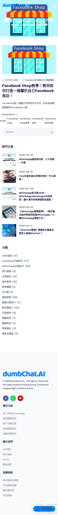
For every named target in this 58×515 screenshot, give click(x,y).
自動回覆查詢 (9, 433)
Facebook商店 (37, 120)
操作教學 (9, 281)
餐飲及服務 (10, 333)
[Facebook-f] (6, 398)
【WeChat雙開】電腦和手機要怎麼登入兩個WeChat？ (36, 231)
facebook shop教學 (25, 120)
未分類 (7, 292)
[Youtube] (20, 398)
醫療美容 (8, 323)
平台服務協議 (9, 485)
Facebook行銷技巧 (35, 80)
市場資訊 (9, 276)
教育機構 (8, 287)
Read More (8, 114)
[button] (44, 509)
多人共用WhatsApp (14, 413)
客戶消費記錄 (9, 423)
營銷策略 (50, 80)
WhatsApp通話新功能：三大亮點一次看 (36, 161)
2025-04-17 (26, 225)
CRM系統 (9, 255)
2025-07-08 (26, 188)
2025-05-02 (26, 207)
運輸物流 (8, 318)
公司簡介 (7, 449)
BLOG (6, 459)
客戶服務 (9, 271)
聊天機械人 (10, 307)
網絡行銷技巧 (11, 302)
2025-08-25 (26, 155)
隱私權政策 (8, 490)
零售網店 (9, 328)
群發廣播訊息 (9, 418)
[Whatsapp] (13, 398)
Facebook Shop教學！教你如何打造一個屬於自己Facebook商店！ (28, 90)
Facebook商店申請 (50, 120)
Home (15, 25)
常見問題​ (7, 495)
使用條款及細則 (11, 480)
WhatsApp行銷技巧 (16, 266)
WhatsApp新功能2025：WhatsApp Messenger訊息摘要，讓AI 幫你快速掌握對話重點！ (36, 196)
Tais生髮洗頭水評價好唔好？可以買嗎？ (37, 177)
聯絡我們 (7, 464)
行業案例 (9, 312)
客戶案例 (7, 454)
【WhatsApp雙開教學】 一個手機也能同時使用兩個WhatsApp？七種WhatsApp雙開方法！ (37, 215)
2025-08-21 (26, 171)
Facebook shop (12, 120)
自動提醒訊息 (9, 428)
